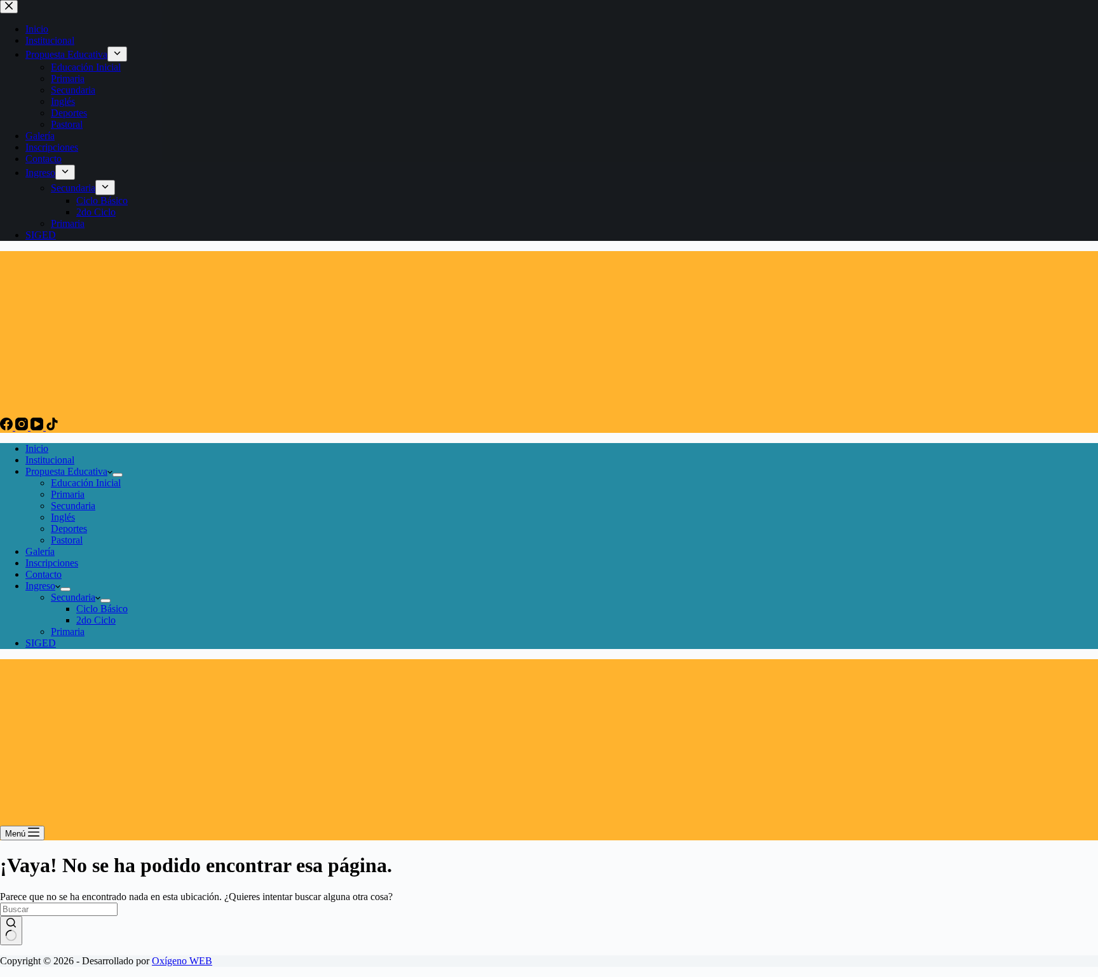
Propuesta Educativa (66, 471)
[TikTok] (52, 426)
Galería (40, 551)
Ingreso (40, 585)
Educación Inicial (86, 482)
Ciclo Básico (102, 608)
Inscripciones (51, 562)
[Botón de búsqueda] (11, 930)
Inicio (36, 448)
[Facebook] (7, 426)
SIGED (40, 643)
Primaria (68, 494)
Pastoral (67, 540)
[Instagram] (22, 426)
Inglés (63, 517)
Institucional (49, 459)
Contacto (43, 574)
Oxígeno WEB (182, 960)
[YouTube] (38, 426)
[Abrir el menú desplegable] (117, 475)
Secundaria (73, 505)
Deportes (69, 528)
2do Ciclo (96, 620)
